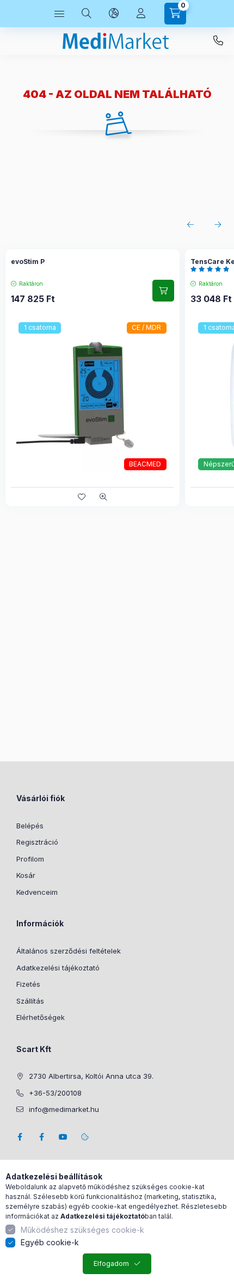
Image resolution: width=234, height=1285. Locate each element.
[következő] (218, 225)
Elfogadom (111, 1263)
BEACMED (145, 464)
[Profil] (141, 13)
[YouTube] (63, 1137)
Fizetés (28, 984)
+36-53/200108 (218, 40)
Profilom (30, 858)
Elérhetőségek (40, 1017)
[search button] (86, 13)
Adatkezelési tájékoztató (58, 967)
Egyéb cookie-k (50, 1242)
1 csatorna (40, 327)
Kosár (25, 875)
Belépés (30, 825)
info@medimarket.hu (64, 1109)
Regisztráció (37, 842)
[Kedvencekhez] (82, 496)
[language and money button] (114, 13)
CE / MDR (146, 327)
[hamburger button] (59, 13)
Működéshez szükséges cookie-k (82, 1229)
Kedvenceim (37, 892)
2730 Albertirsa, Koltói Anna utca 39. (91, 1076)
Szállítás (30, 1001)
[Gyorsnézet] (103, 496)
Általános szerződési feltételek (68, 950)
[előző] (190, 225)
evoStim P (28, 261)
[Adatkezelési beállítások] (85, 1137)
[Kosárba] (163, 291)
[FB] (41, 1137)
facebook (19, 1137)
